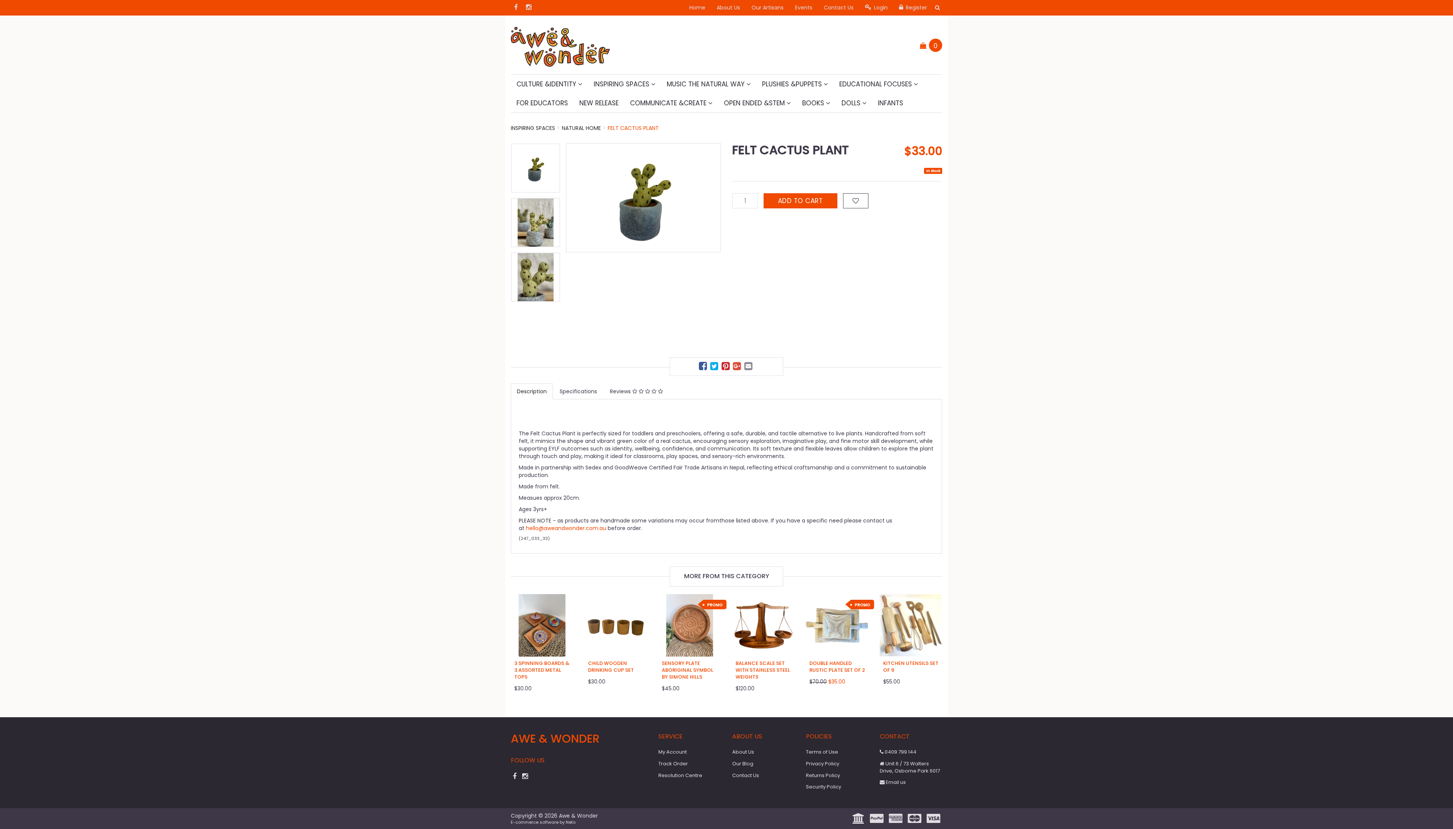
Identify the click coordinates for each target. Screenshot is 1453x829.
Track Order (673, 763)
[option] (643, 197)
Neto (571, 822)
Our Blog (742, 763)
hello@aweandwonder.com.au (566, 528)
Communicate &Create (669, 103)
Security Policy (823, 786)
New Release (599, 103)
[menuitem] (704, 367)
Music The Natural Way (707, 84)
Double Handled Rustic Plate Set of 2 (837, 667)
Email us (895, 782)
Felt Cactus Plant (633, 128)
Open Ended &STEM (755, 103)
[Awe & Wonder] (560, 44)
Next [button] (711, 246)
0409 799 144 (900, 751)
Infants (890, 103)
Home (697, 7)
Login (880, 7)
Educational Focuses (876, 84)
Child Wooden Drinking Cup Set (611, 667)
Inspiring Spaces (622, 84)
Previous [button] (575, 246)
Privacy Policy (822, 763)
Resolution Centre (680, 775)
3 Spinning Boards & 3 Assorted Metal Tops (541, 670)
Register (915, 7)
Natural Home (581, 128)
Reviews (621, 391)
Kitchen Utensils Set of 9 (910, 667)
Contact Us (839, 7)
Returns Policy (823, 775)
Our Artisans (767, 7)
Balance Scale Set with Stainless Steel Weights (763, 670)
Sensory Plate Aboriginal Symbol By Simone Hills (687, 670)
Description (532, 391)
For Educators (542, 103)
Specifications (578, 391)
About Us (728, 7)
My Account (672, 751)
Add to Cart (800, 200)
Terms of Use (822, 751)
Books (814, 103)
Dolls (852, 103)
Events (803, 7)
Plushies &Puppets (793, 84)
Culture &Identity (547, 84)
